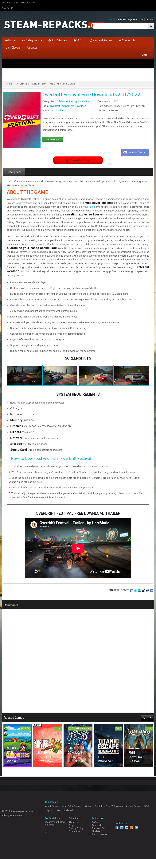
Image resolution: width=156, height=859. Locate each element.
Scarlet (59, 110)
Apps (49, 810)
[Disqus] (78, 663)
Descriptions (14, 172)
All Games (22, 84)
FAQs (95, 822)
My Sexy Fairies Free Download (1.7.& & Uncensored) (77, 752)
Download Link (80, 160)
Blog (71, 825)
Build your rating (86, 206)
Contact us (74, 831)
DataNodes (52, 139)
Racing (73, 101)
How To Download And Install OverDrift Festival (51, 458)
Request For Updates (98, 830)
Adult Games (52, 806)
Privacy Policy (75, 828)
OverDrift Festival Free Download (68, 105)
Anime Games (133, 806)
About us (73, 822)
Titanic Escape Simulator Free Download (105, 752)
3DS (146, 806)
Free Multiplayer (114, 806)
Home (9, 84)
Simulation (84, 101)
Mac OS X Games (71, 806)
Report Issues (99, 834)
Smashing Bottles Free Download (47, 757)
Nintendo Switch (93, 806)
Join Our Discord (137, 152)
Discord (150, 20)
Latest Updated (64, 810)
